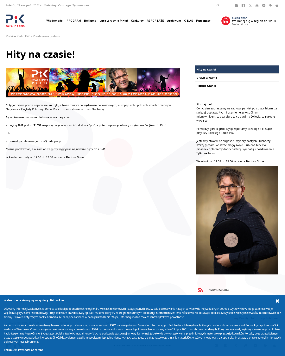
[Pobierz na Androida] (270, 5)
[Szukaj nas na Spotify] (263, 5)
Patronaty (203, 20)
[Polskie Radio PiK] (15, 21)
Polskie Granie (206, 86)
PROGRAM (73, 20)
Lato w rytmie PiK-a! (113, 20)
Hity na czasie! (206, 69)
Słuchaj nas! (204, 104)
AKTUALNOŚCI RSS (218, 289)
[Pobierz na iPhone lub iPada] (277, 5)
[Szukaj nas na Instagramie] (236, 5)
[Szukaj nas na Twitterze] (250, 5)
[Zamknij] (277, 301)
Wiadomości (54, 20)
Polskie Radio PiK (18, 36)
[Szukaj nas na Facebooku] (243, 5)
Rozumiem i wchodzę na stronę (23, 350)
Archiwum (174, 20)
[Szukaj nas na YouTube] (257, 5)
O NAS (188, 20)
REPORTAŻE (155, 20)
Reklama (90, 20)
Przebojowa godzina (46, 36)
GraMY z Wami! (207, 77)
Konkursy (137, 20)
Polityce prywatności (172, 317)
